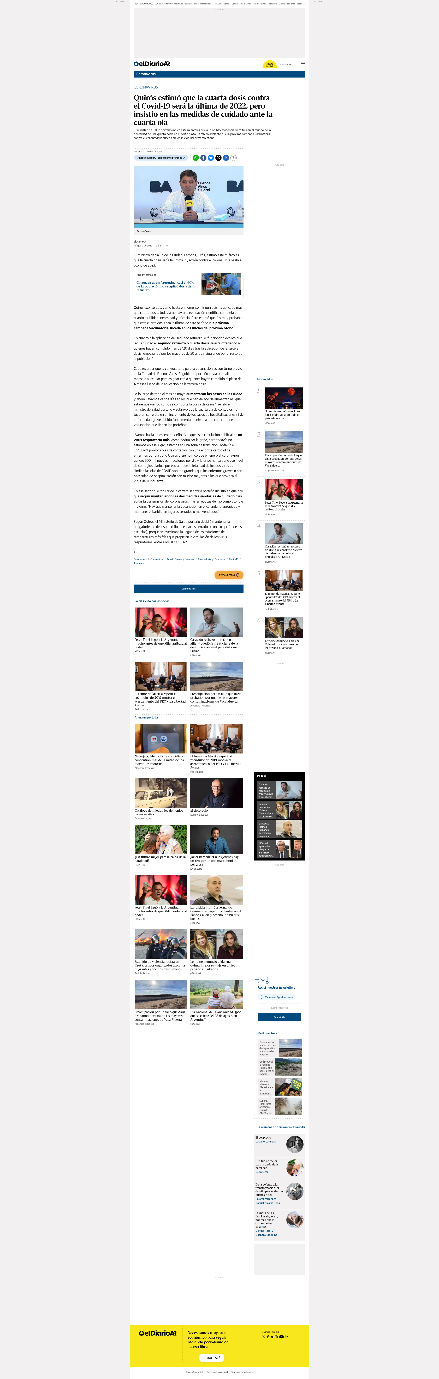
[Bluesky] (211, 158)
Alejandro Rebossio (200, 705)
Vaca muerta (178, 4)
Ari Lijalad (218, 4)
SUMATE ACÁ (211, 1358)
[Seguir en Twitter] (263, 1336)
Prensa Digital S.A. (194, 1372)
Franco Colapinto (259, 4)
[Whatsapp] (196, 158)
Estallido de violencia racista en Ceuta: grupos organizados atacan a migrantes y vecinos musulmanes (160, 965)
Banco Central (246, 4)
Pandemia (139, 563)
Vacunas (190, 559)
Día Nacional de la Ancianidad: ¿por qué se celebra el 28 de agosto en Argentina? (215, 1016)
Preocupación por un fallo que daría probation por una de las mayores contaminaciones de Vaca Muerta (215, 697)
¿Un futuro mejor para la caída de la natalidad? (160, 859)
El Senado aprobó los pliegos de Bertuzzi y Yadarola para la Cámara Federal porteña (266, 849)
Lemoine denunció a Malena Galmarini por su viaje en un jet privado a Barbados (212, 965)
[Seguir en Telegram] (271, 1336)
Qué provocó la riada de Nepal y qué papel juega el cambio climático (266, 1068)
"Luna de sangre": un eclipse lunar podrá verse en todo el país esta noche (282, 414)
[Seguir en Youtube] (281, 1336)
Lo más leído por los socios (152, 601)
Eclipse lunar (272, 4)
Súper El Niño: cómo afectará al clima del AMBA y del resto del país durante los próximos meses (266, 1107)
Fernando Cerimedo (205, 4)
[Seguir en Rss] (287, 1336)
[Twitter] (218, 158)
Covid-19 (233, 559)
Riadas (299, 4)
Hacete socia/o (269, 65)
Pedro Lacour (142, 709)
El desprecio (199, 810)
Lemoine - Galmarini (231, 4)
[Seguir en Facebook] (268, 1336)
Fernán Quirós (174, 559)
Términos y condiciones (242, 1372)
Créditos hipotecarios (287, 4)
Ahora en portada (146, 717)
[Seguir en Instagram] (276, 1336)
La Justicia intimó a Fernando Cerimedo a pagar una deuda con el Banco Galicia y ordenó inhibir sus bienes (215, 913)
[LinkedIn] (226, 158)
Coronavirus (146, 74)
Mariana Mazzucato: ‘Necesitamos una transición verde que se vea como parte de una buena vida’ (266, 1087)
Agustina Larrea (143, 818)
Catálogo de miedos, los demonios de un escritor (159, 812)
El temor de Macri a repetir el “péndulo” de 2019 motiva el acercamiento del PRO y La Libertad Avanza (160, 699)
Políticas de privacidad (217, 1372)
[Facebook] (203, 158)
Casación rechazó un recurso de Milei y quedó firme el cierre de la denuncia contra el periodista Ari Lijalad (214, 645)
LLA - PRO (159, 4)
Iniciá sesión (286, 65)
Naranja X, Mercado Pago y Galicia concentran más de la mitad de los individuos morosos (159, 760)
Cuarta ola (220, 559)
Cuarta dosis (204, 559)
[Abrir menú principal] (303, 63)
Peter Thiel (168, 4)
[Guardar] (233, 158)
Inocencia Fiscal (191, 4)
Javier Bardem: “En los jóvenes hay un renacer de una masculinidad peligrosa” (214, 861)
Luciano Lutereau (199, 814)
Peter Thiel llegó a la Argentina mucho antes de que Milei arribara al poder (161, 643)
